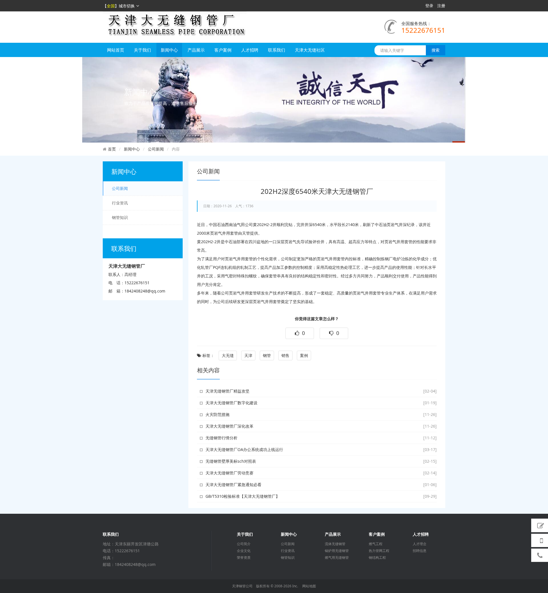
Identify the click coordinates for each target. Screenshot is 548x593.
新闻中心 (169, 50)
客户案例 (222, 50)
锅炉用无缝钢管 (337, 551)
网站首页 (115, 50)
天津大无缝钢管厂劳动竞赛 (229, 473)
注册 (441, 5)
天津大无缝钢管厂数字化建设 (231, 402)
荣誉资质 (244, 558)
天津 (248, 355)
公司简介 (244, 544)
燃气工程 (375, 544)
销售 (285, 355)
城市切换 (127, 6)
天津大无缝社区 (310, 50)
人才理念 (419, 544)
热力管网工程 (379, 551)
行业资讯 (120, 203)
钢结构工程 (377, 558)
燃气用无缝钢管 (337, 558)
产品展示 (196, 50)
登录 (429, 5)
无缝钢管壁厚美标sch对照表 (231, 461)
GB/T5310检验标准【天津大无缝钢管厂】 (243, 496)
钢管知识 (120, 217)
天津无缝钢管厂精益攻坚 (227, 391)
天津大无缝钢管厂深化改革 (229, 426)
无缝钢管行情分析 (221, 437)
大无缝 (228, 355)
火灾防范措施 (217, 414)
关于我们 (142, 50)
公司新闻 (156, 149)
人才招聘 (249, 50)
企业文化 (244, 551)
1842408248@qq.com (144, 291)
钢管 (267, 355)
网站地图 (309, 586)
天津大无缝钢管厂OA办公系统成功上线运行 (244, 449)
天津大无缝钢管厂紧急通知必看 (233, 484)
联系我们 (276, 50)
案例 (304, 355)
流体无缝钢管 (335, 544)
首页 (112, 149)
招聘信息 (419, 551)
